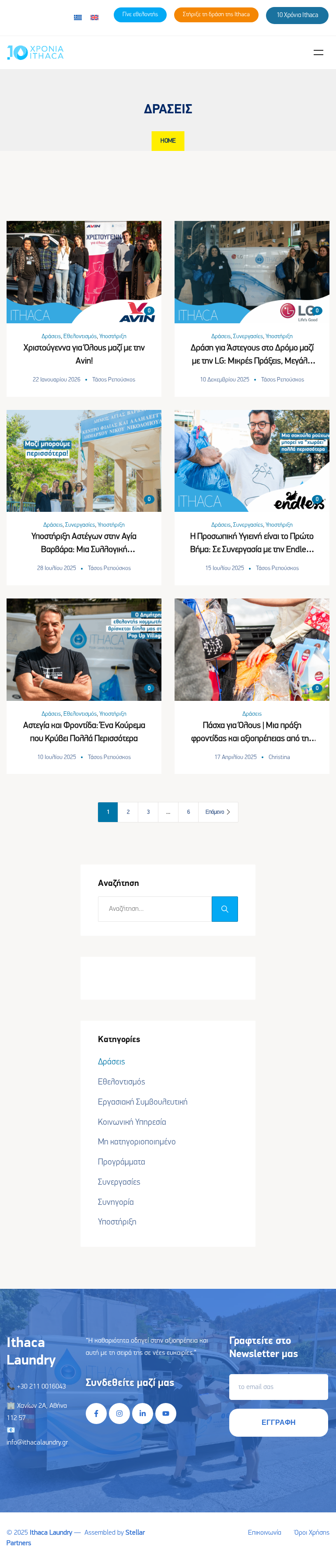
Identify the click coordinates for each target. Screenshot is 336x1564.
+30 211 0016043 (41, 1386)
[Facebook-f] (96, 1413)
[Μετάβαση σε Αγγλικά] (94, 17)
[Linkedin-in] (142, 1413)
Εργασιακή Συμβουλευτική (143, 1102)
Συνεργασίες (248, 336)
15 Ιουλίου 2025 (224, 568)
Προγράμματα (121, 1162)
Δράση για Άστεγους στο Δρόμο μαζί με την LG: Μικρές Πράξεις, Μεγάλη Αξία (252, 361)
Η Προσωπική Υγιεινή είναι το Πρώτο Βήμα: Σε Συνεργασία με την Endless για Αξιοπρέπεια (252, 549)
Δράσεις (51, 336)
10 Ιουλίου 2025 (56, 757)
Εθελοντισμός (80, 336)
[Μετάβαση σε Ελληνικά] (78, 17)
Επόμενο (215, 812)
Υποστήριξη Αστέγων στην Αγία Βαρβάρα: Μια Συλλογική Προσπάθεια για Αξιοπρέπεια (84, 549)
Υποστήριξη (112, 336)
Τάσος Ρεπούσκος (113, 380)
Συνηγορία (116, 1202)
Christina (279, 757)
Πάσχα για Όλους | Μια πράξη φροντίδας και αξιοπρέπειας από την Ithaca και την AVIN (252, 738)
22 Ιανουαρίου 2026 (56, 380)
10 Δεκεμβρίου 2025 (224, 380)
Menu (318, 52)
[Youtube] (165, 1413)
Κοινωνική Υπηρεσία (132, 1122)
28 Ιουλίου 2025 (56, 568)
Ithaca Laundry (51, 1532)
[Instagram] (119, 1413)
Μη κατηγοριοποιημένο (137, 1142)
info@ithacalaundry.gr (37, 1442)
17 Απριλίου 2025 (235, 757)
